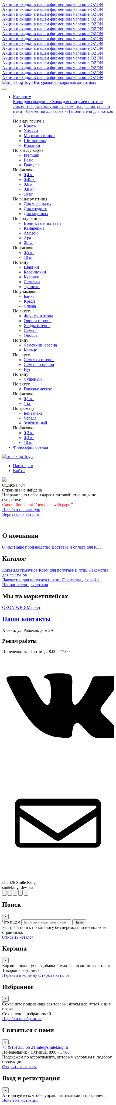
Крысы (30, 126)
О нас (8, 547)
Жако (28, 242)
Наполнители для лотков (25, 584)
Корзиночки (35, 272)
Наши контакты (26, 618)
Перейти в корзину (19, 975)
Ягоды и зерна (37, 325)
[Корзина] (10, 893)
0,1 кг (29, 398)
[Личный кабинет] (26, 893)
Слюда (30, 306)
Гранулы (31, 165)
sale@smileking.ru (52, 1047)
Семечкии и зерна (40, 345)
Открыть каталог (17, 937)
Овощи (30, 335)
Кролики (32, 145)
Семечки (32, 281)
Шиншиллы (35, 140)
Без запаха (33, 413)
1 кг (27, 403)
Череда (30, 418)
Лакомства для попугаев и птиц (32, 580)
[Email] (58, 877)
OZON (9, 607)
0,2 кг (29, 432)
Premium (31, 155)
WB (20, 607)
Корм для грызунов (20, 570)
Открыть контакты (19, 1066)
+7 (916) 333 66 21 (18, 1047)
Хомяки (31, 130)
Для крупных (36, 213)
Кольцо (30, 350)
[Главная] (17, 456)
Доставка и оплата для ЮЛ (76, 547)
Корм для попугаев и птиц (64, 570)
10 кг (28, 194)
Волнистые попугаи (42, 223)
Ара (27, 238)
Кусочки (31, 277)
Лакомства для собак (81, 580)
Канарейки (34, 228)
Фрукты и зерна (38, 316)
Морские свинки (39, 135)
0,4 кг (29, 174)
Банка (29, 296)
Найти (79, 922)
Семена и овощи (39, 364)
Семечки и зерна (39, 359)
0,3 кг (29, 437)
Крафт (29, 301)
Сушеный (33, 379)
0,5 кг (29, 252)
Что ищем (11, 922)
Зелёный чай (35, 423)
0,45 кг (30, 179)
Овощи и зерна (38, 320)
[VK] (58, 764)
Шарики (31, 267)
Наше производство (33, 547)
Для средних (35, 208)
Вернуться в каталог (21, 514)
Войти (8, 1100)
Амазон (31, 233)
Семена (30, 330)
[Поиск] (4, 893)
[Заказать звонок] (20, 893)
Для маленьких (38, 204)
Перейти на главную (21, 509)
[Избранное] (15, 893)
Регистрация (26, 1100)
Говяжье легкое (38, 389)
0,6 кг (29, 184)
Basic (28, 160)
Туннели (32, 286)
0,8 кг (29, 189)
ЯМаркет (32, 607)
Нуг (27, 369)
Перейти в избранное (22, 1018)
